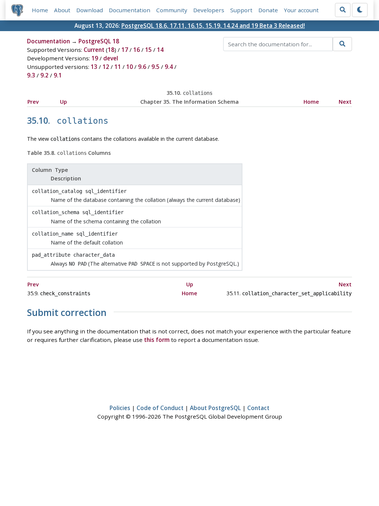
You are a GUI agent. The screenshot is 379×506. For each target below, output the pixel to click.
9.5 (155, 66)
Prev (33, 101)
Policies (120, 408)
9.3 (31, 75)
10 (129, 66)
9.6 (142, 66)
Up (63, 101)
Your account (301, 10)
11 (117, 66)
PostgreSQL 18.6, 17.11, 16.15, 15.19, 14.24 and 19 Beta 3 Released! (213, 25)
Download (89, 10)
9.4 (169, 66)
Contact (258, 408)
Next (345, 101)
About (62, 10)
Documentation (129, 10)
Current (94, 49)
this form (157, 339)
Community (171, 10)
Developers (208, 10)
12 (106, 66)
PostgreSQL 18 (98, 41)
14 (160, 49)
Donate (268, 10)
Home (40, 10)
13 (94, 66)
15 (148, 49)
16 (136, 49)
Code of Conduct (160, 408)
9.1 (58, 75)
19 (94, 58)
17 (124, 49)
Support (241, 10)
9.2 (44, 75)
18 (111, 49)
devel (110, 58)
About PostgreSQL (215, 408)
